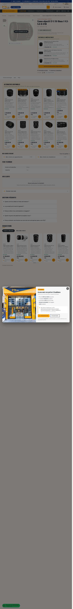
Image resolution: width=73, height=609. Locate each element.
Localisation (44, 315)
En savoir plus (55, 315)
